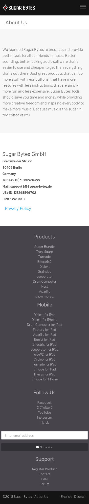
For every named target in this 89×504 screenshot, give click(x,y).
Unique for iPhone (44, 379)
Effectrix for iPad (44, 344)
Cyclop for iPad (45, 359)
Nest (44, 286)
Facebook (44, 402)
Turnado (44, 256)
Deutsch (80, 496)
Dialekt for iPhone (44, 319)
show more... (44, 296)
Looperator (45, 276)
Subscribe (46, 447)
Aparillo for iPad (44, 334)
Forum (44, 484)
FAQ (44, 479)
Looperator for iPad (45, 349)
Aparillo (44, 291)
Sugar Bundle (44, 246)
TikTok (44, 422)
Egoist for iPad (44, 339)
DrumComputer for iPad (44, 324)
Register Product (44, 469)
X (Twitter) (44, 407)
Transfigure (44, 251)
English (66, 496)
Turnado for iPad (44, 364)
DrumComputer (44, 281)
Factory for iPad (44, 329)
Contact (44, 474)
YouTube (44, 412)
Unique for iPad (44, 369)
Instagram (44, 417)
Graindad (44, 271)
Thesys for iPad (45, 374)
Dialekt (45, 266)
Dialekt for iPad (45, 314)
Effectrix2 (44, 261)
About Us (41, 496)
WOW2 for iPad (44, 354)
